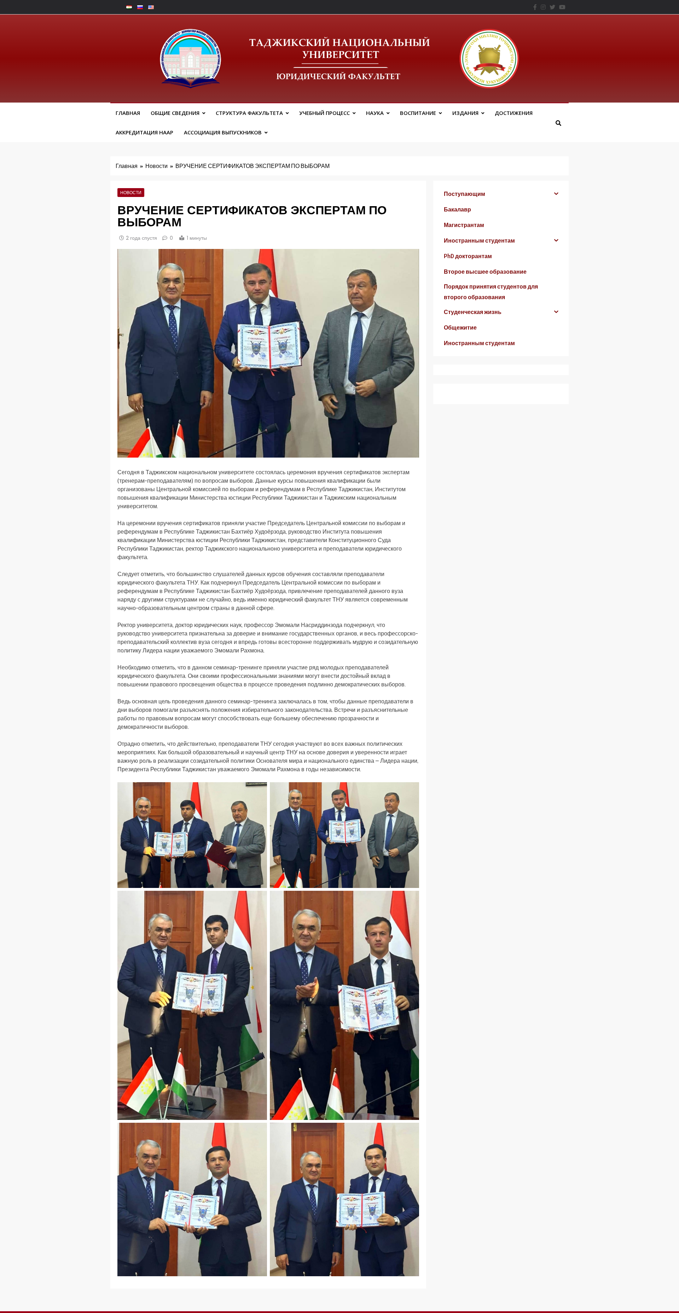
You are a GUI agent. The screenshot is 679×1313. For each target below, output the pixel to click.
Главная (128, 112)
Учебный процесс (324, 112)
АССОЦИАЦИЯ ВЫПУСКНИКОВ (223, 132)
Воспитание (418, 112)
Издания (465, 112)
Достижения (514, 112)
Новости (130, 192)
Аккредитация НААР (144, 132)
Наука (375, 112)
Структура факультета (249, 112)
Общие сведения (175, 112)
